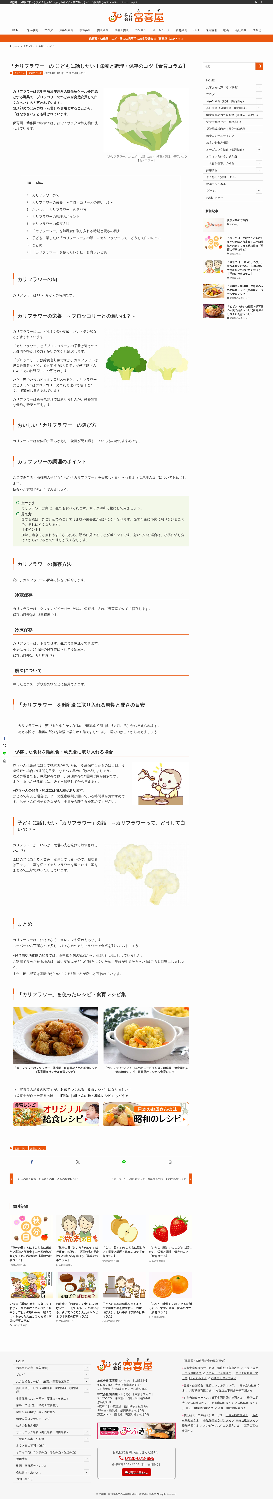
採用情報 (211, 170)
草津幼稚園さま (248, 1402)
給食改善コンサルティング (33, 1419)
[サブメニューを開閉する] (259, 87)
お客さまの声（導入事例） (223, 87)
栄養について (35, 72)
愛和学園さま (190, 1425)
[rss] (255, 2)
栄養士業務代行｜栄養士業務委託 (37, 1405)
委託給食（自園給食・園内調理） (227, 108)
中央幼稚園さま (245, 1420)
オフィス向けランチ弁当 (221, 156)
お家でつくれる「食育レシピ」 (84, 1089)
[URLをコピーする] (170, 1162)
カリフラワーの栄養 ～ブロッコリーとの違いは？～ (73, 202)
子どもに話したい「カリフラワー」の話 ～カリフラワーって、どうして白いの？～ (96, 237)
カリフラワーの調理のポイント (56, 216)
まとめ (37, 244)
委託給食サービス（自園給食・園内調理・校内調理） (47, 1390)
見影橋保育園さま (200, 1390)
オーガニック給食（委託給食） (225, 149)
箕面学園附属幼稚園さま (227, 1397)
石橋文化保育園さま (223, 1378)
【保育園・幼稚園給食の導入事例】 (204, 1360)
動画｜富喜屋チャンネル (31, 1465)
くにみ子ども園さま (218, 1373)
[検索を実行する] (259, 66)
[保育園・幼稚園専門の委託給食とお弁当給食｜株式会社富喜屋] (136, 15)
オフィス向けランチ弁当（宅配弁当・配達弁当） (47, 1452)
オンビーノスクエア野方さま (221, 1425)
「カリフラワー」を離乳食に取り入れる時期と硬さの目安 (76, 230)
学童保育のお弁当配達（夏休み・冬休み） (232, 115)
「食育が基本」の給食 (220, 163)
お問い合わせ (214, 198)
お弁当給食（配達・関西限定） (225, 101)
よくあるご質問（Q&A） (221, 177)
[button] (32, 1162)
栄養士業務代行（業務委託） (224, 122)
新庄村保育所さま (228, 1367)
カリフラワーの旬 (45, 194)
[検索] (260, 2)
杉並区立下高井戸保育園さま (234, 1390)
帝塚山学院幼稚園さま (232, 1408)
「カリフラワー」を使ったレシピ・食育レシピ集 (69, 251)
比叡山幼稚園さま (223, 1402)
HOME (210, 80)
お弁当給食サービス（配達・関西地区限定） (44, 1381)
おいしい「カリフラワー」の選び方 (59, 209)
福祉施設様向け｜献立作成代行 (225, 129)
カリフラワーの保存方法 (51, 223)
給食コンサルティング (220, 136)
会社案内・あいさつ (28, 1472)
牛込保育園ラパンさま (217, 1420)
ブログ (210, 94)
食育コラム (19, 72)
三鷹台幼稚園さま (237, 1415)
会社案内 (211, 191)
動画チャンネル (216, 184)
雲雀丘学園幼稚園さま (200, 1408)
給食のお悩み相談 (217, 142)
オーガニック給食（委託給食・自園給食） (42, 1432)
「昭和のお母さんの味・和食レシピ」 (86, 1095)
